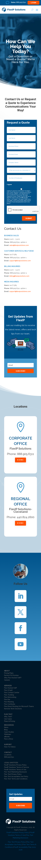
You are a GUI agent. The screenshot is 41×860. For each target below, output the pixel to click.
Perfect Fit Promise (11, 675)
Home (20, 460)
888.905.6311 (9, 757)
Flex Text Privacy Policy (13, 774)
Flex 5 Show (8, 739)
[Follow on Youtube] (20, 644)
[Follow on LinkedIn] (20, 596)
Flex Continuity (9, 704)
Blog (6, 730)
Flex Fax (7, 699)
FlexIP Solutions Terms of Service (16, 767)
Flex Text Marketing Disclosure (15, 772)
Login (33, 3)
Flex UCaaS (8, 690)
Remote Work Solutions (13, 709)
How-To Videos (10, 747)
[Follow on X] (20, 612)
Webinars (7, 734)
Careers (7, 680)
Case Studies (9, 732)
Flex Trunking (9, 695)
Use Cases (8, 719)
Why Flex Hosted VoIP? (12, 678)
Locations (7, 755)
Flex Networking (10, 697)
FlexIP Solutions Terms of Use (15, 769)
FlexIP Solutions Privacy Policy (15, 765)
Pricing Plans (8, 673)
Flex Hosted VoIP (10, 688)
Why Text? (8, 716)
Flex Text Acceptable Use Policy (16, 776)
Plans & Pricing (9, 721)
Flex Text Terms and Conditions (15, 779)
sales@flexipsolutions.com (19, 245)
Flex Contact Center (11, 692)
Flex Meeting (9, 702)
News (6, 727)
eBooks (7, 736)
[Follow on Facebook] (20, 628)
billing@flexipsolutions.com (19, 276)
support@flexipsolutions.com (20, 261)
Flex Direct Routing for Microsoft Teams (19, 706)
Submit (28, 218)
